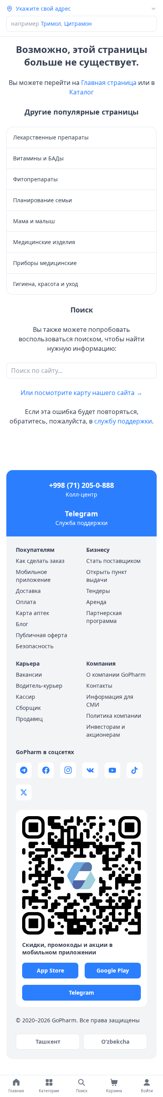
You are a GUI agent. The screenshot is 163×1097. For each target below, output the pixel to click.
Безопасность (34, 646)
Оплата (26, 602)
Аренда (96, 602)
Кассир (25, 696)
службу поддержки (123, 421)
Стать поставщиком (113, 560)
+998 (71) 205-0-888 (81, 485)
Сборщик (28, 707)
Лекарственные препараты (51, 137)
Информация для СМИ (109, 700)
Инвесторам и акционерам (105, 730)
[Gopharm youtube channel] (112, 770)
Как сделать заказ (40, 560)
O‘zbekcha (115, 1041)
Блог (22, 624)
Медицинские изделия (44, 242)
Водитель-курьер (39, 685)
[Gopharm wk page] (90, 770)
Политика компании (113, 715)
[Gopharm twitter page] (24, 792)
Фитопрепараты (35, 179)
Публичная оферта (41, 635)
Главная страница (108, 82)
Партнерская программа (104, 617)
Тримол (51, 23)
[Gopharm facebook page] (46, 770)
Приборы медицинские (45, 263)
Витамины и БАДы (38, 158)
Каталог (81, 92)
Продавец (29, 719)
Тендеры (98, 591)
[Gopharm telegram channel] (24, 770)
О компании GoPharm (116, 674)
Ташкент (48, 1041)
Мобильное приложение (33, 575)
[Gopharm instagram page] (68, 770)
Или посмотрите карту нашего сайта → (81, 392)
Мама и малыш (34, 221)
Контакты (99, 685)
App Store (50, 970)
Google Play (113, 970)
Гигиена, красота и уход (45, 284)
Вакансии (29, 674)
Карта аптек (32, 613)
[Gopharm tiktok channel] (134, 770)
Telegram (81, 513)
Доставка (28, 591)
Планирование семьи (42, 200)
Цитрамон (78, 23)
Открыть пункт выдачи (106, 575)
